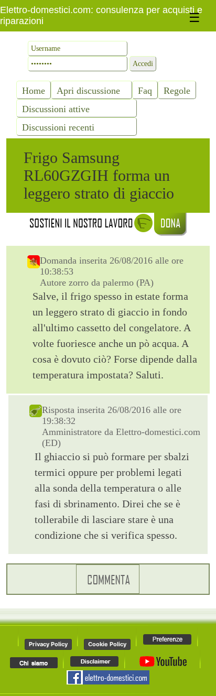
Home (33, 90)
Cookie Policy (107, 644)
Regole (177, 90)
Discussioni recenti (58, 127)
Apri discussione (88, 90)
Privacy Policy (48, 644)
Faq (145, 90)
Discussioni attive (56, 109)
